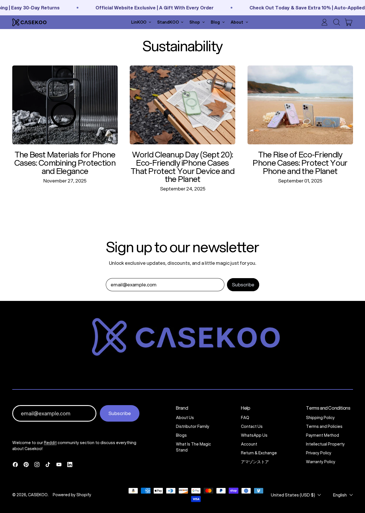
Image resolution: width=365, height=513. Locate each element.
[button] (336, 22)
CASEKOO (38, 495)
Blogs (181, 435)
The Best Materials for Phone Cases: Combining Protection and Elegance (64, 162)
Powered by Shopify (72, 495)
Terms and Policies (324, 426)
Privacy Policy (318, 453)
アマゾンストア (255, 462)
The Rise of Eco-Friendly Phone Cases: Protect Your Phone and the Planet (300, 162)
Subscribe (119, 413)
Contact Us (252, 426)
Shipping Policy (320, 417)
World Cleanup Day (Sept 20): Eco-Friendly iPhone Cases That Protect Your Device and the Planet (182, 166)
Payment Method (322, 435)
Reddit (50, 443)
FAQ (245, 417)
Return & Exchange (259, 453)
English (340, 495)
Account (249, 444)
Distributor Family (192, 426)
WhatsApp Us (254, 435)
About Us (185, 417)
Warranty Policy (320, 462)
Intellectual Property (325, 444)
